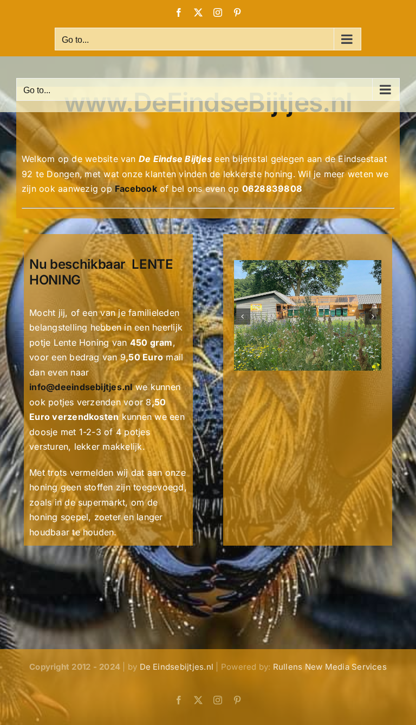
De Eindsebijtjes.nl (177, 667)
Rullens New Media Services (330, 667)
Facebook (136, 188)
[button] (242, 316)
